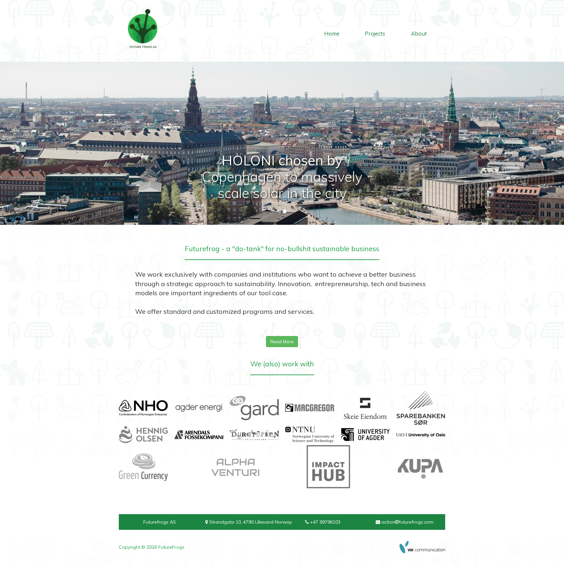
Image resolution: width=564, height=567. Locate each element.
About (419, 33)
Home (331, 33)
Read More (282, 342)
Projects (375, 33)
